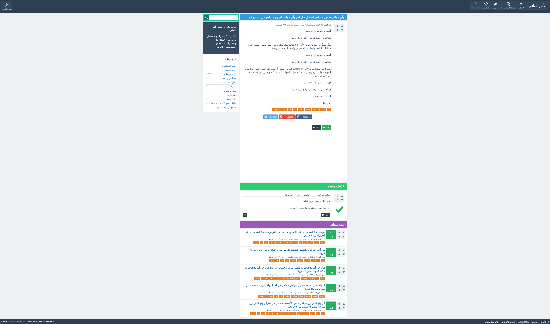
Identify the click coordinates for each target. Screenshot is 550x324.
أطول (301, 296)
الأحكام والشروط (492, 322)
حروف (276, 109)
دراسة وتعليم (230, 74)
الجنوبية (304, 278)
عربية (316, 243)
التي (310, 243)
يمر (305, 243)
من (285, 109)
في (317, 278)
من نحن (535, 322)
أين (323, 314)
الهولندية (290, 278)
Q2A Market (20, 322)
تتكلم (297, 278)
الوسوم (495, 8)
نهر (314, 109)
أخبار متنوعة (230, 70)
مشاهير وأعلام (229, 78)
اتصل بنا (544, 322)
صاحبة (308, 296)
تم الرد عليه (326, 195)
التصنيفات (486, 8)
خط (295, 243)
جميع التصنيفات (228, 65)
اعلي (312, 314)
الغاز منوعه (304, 25)
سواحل (294, 296)
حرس (307, 260)
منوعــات (231, 95)
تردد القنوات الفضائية (226, 86)
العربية (315, 296)
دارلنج (308, 109)
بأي (329, 109)
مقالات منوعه (229, 90)
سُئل (329, 25)
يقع (319, 109)
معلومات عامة (296, 275)
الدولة (322, 296)
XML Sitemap (523, 322)
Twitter (273, 117)
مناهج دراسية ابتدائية (226, 107)
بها (300, 243)
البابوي (300, 260)
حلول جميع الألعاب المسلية (223, 103)
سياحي (300, 314)
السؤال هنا (220, 39)
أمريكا (311, 278)
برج (307, 314)
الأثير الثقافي (537, 6)
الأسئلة (521, 8)
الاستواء (289, 243)
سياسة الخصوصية (508, 322)
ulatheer (283, 239)
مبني (293, 314)
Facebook (306, 117)
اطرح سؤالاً (475, 8)
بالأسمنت (286, 314)
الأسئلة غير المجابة (508, 8)
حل (295, 109)
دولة (324, 109)
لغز (290, 109)
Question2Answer (45, 322)
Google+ (289, 117)
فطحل (301, 109)
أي (318, 260)
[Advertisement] (293, 153)
